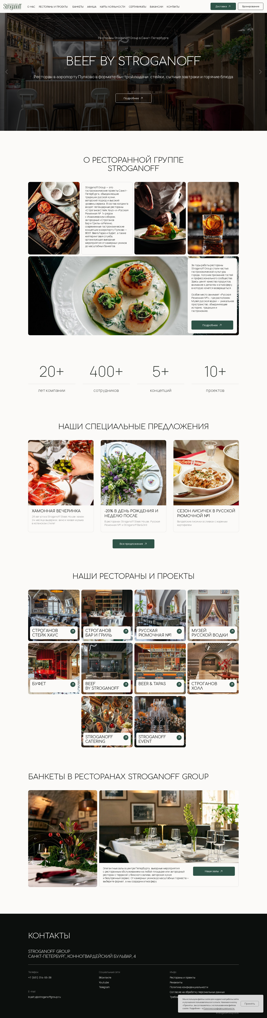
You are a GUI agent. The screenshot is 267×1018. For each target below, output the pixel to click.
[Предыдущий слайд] (6, 72)
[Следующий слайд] (260, 72)
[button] (204, 982)
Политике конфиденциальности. (219, 1008)
